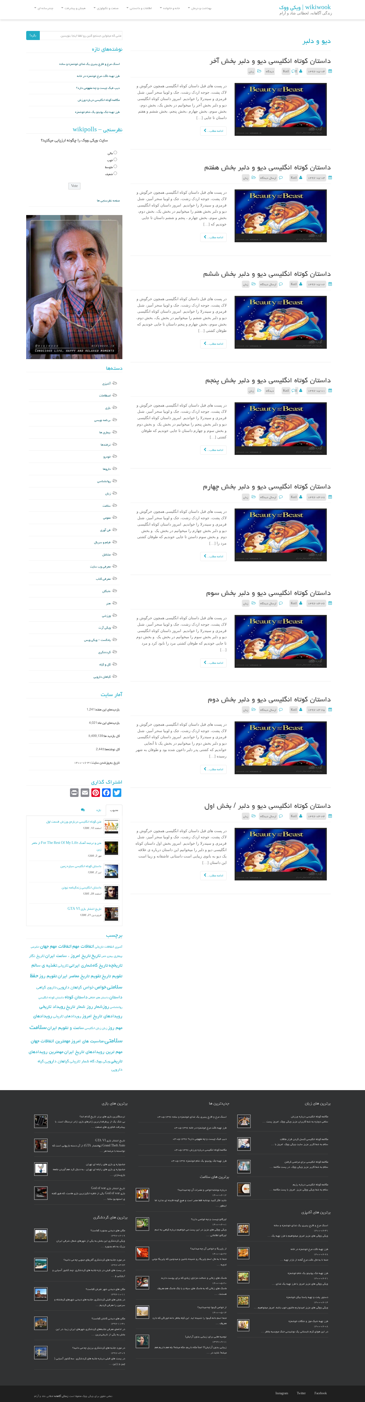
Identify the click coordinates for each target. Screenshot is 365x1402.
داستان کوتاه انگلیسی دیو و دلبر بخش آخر (270, 60)
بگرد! (33, 35)
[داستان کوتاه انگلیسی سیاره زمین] (111, 871)
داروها (107, 469)
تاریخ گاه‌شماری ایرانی (88, 965)
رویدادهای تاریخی (67, 1016)
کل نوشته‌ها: (112, 749)
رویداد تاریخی (52, 1006)
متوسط (109, 167)
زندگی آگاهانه (61, 1396)
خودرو (107, 457)
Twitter (301, 1393)
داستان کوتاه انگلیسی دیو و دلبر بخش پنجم (268, 380)
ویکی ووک (102, 1061)
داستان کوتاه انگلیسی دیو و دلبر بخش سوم (268, 592)
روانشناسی (104, 481)
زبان (251, 71)
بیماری (118, 956)
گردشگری (104, 652)
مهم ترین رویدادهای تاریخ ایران (93, 1051)
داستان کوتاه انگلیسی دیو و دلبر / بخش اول (267, 805)
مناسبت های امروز (87, 1041)
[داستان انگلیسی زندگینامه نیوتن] (111, 892)
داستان (115, 997)
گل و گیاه (105, 664)
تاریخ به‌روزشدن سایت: (105, 763)
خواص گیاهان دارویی (75, 987)
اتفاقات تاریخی (104, 946)
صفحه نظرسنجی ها (108, 200)
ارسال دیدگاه (268, 178)
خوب (110, 160)
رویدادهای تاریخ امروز (102, 1016)
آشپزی (106, 383)
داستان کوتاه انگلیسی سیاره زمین (80, 866)
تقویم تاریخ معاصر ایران (79, 976)
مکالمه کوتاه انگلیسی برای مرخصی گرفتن (306, 1162)
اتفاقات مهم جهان (56, 946)
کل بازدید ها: (111, 736)
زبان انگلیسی (93, 1028)
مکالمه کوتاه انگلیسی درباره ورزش (99, 100)
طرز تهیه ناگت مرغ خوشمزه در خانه (98, 76)
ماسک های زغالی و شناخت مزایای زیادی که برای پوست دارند (194, 1278)
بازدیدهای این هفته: (107, 709)
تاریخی (63, 965)
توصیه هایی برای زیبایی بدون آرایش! (206, 1336)
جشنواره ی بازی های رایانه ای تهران (105, 1164)
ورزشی (106, 616)
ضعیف (109, 174)
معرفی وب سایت (100, 566)
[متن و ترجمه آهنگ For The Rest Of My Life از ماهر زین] (111, 848)
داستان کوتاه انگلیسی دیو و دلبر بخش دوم (269, 699)
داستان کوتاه (76, 997)
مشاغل (106, 554)
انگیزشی (35, 946)
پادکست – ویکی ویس (97, 640)
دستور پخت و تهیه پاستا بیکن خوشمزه (307, 1297)
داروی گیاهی (46, 987)
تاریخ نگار (36, 956)
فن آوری (105, 530)
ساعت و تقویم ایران (65, 1027)
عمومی (107, 518)
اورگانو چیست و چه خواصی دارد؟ (209, 1219)
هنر (108, 603)
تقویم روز (48, 976)
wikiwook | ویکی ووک (305, 7)
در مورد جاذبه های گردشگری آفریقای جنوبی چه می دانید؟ (94, 1259)
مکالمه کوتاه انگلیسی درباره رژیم (310, 1184)
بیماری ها (105, 432)
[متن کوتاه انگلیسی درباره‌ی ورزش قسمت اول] (111, 827)
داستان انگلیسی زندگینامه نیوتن (81, 887)
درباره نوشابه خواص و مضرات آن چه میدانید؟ (202, 1190)
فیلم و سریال (102, 542)
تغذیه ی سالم (44, 965)
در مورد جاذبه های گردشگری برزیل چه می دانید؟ (98, 1348)
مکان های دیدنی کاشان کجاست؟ (108, 1318)
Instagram (281, 1393)
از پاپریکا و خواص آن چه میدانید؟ (208, 1248)
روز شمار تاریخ (79, 1006)
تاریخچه (115, 965)
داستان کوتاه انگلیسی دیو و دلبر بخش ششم (267, 273)
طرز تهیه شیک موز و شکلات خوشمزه (308, 1321)
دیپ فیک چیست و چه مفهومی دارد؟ (98, 88)
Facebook (320, 1393)
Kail (286, 71)
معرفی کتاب (103, 579)
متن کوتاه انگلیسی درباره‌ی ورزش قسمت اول (73, 822)
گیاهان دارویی (102, 677)
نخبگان (106, 591)
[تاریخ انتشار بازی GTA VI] (111, 914)
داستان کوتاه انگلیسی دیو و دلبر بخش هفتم (267, 167)
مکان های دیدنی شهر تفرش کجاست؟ (105, 1289)
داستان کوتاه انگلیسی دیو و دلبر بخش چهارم (267, 486)
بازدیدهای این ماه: (108, 723)
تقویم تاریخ (112, 976)
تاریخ (95, 955)
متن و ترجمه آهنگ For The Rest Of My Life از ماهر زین (66, 846)
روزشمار (101, 1006)
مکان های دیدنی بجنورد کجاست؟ (108, 1230)
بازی (108, 408)
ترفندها (106, 445)
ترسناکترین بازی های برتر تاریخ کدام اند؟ (102, 1116)
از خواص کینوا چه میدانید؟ (212, 1307)
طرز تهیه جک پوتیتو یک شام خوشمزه (97, 112)
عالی (110, 153)
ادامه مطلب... (214, 131)
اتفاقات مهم (83, 946)
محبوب (114, 810)
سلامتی (113, 1040)
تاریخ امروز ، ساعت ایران (68, 955)
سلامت (107, 506)
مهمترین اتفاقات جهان (50, 1040)
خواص (100, 987)
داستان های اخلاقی (98, 997)
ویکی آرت (105, 628)
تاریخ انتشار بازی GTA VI (84, 909)
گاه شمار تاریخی (82, 1061)
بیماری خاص (107, 956)
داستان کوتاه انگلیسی (51, 997)
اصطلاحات (105, 395)
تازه (98, 810)
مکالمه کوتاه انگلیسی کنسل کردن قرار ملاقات (304, 1139)
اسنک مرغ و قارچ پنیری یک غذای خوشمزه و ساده (89, 64)
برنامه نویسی (102, 420)
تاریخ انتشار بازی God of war (108, 1188)
